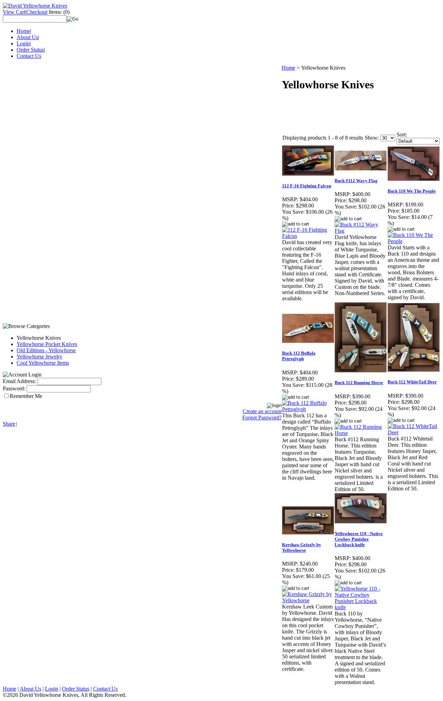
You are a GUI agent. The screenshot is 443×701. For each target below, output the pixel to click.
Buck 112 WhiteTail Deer (412, 381)
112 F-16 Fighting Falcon (306, 185)
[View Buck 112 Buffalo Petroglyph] (308, 409)
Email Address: (19, 381)
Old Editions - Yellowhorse (46, 350)
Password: (14, 388)
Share (9, 424)
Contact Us (29, 56)
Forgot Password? (262, 417)
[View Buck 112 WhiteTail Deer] (414, 432)
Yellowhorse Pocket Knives (47, 344)
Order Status (30, 50)
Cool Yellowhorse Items (43, 363)
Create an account (262, 411)
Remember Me (26, 396)
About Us (27, 37)
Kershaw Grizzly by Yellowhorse (301, 547)
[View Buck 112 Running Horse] (361, 433)
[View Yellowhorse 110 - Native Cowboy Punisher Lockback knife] (361, 607)
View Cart (14, 12)
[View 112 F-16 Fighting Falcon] (308, 236)
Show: (372, 138)
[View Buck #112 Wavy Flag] (361, 231)
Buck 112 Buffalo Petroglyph (299, 355)
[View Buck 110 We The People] (414, 241)
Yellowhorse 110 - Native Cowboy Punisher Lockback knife (359, 539)
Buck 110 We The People (412, 191)
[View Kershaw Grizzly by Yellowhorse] (308, 600)
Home (23, 31)
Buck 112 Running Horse (359, 382)
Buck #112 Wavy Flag (356, 180)
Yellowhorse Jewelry (39, 357)
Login (23, 43)
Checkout (36, 12)
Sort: (402, 134)
